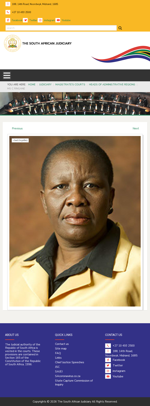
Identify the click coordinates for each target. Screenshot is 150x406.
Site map (61, 349)
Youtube (65, 20)
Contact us (62, 344)
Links (58, 358)
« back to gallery (20, 140)
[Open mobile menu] (7, 75)
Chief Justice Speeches (69, 362)
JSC (57, 367)
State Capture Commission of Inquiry (74, 383)
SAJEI (59, 371)
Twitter (33, 20)
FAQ (58, 353)
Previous (17, 128)
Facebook (16, 20)
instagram (49, 20)
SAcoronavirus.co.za (67, 376)
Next (136, 128)
